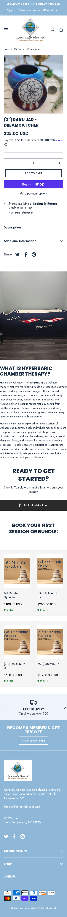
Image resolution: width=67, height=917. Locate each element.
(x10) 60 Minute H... (14, 666)
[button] (61, 30)
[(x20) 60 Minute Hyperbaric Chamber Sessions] (50, 642)
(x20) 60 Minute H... (48, 666)
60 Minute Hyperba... (11, 595)
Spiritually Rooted (28, 908)
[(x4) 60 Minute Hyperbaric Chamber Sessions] (50, 571)
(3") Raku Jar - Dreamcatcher (27, 49)
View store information (21, 213)
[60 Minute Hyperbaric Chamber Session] (17, 571)
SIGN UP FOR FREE (33, 740)
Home (6, 49)
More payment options (34, 193)
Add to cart (33, 173)
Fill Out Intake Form (36, 505)
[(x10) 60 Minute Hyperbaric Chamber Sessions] (17, 642)
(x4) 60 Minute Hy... (47, 595)
